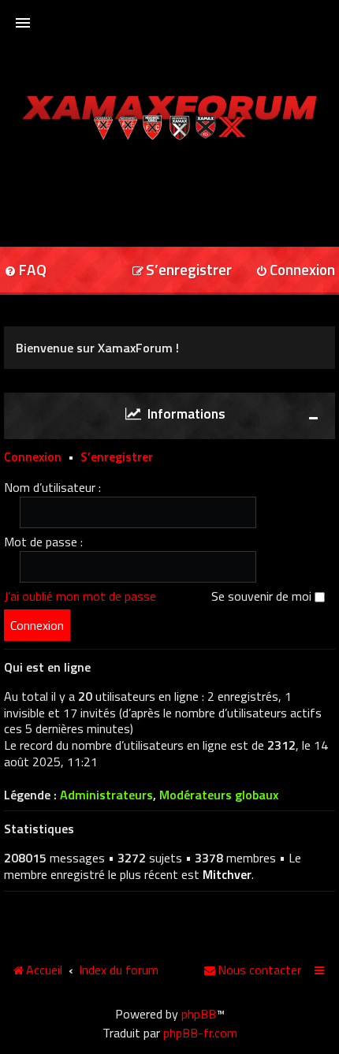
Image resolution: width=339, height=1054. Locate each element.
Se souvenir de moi (263, 596)
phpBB (198, 1013)
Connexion (32, 456)
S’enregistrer (116, 456)
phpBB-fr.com (200, 1032)
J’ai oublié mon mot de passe (80, 596)
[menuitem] (182, 271)
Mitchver (227, 874)
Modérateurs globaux (218, 795)
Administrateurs (106, 795)
